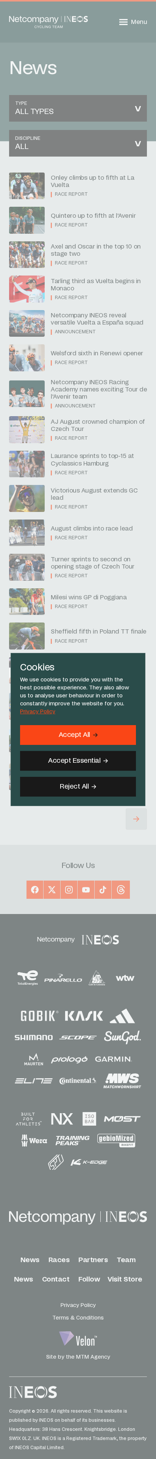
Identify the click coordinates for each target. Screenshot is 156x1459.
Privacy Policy (37, 711)
